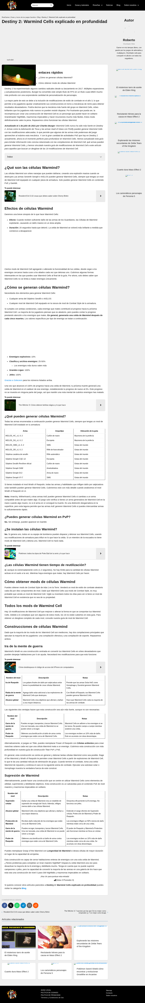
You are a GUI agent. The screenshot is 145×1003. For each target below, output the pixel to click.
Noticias (109, 5)
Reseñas (96, 5)
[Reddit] (35, 905)
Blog (118, 5)
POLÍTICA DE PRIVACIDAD (50, 995)
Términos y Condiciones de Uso (52, 997)
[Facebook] (4, 905)
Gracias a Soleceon (13, 380)
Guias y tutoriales (82, 5)
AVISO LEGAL (46, 990)
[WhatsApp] (17, 905)
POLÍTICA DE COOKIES (49, 992)
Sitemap (109, 990)
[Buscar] (51, 5)
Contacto (109, 993)
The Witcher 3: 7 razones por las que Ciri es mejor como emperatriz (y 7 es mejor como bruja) (85, 912)
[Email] (29, 905)
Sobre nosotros (130, 5)
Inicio (69, 5)
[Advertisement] (55, 41)
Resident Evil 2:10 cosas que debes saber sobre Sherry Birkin (27, 912)
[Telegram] (23, 905)
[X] (10, 905)
